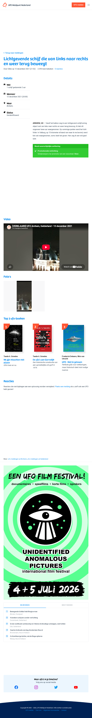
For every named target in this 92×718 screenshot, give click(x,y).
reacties (59, 69)
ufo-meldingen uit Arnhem (17, 459)
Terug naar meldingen (14, 53)
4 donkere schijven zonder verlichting (24, 618)
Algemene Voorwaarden (51, 710)
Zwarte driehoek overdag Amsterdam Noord (26, 630)
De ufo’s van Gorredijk (43, 359)
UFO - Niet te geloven (72, 362)
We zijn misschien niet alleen (14, 361)
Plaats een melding (62, 386)
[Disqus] (46, 422)
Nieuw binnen (25, 605)
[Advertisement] (46, 32)
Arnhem (10, 106)
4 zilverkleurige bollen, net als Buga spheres (26, 636)
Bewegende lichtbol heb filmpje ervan (23, 611)
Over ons (38, 710)
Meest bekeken (67, 605)
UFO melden (30, 710)
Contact (63, 710)
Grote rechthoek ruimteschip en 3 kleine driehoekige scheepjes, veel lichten (37, 624)
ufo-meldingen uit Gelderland (37, 459)
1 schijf (9, 87)
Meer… (77, 154)
